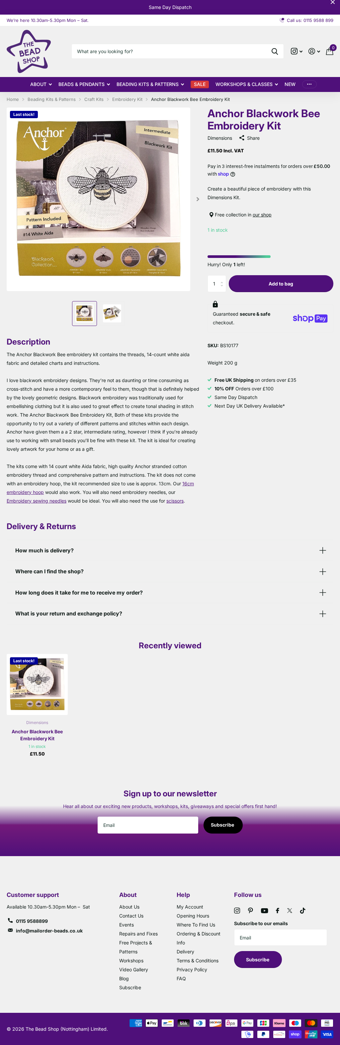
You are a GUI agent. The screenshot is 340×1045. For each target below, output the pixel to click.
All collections (41, 84)
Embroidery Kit (127, 99)
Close (332, 2)
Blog (124, 978)
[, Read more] (297, 51)
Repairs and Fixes (138, 933)
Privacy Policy (192, 969)
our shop (262, 214)
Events (126, 924)
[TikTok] (302, 911)
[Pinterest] (250, 911)
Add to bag (281, 283)
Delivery (185, 951)
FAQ (181, 978)
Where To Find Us (196, 924)
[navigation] (84, 313)
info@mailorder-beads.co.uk (49, 930)
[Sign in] (314, 51)
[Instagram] (237, 911)
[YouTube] (264, 910)
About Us (129, 907)
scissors (175, 501)
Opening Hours (193, 916)
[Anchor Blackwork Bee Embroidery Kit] (37, 684)
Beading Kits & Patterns (52, 99)
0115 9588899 (32, 921)
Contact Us (131, 916)
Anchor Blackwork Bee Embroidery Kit (37, 735)
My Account (190, 907)
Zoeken (275, 51)
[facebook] (277, 910)
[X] (289, 910)
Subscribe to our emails (261, 923)
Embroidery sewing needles (36, 501)
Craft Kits (94, 99)
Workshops (131, 960)
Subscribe (223, 825)
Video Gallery (133, 969)
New (290, 84)
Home (13, 99)
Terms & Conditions (197, 960)
